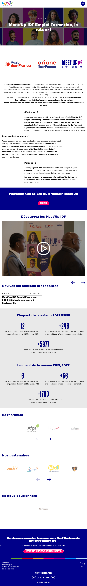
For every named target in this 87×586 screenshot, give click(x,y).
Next (83, 283)
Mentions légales (7, 565)
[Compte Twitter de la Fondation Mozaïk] (34, 577)
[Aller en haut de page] (82, 564)
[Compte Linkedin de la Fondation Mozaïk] (39, 577)
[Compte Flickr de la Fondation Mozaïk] (53, 577)
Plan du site (5, 563)
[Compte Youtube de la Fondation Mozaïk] (48, 577)
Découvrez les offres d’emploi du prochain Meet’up (44, 551)
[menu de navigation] (83, 3)
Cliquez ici (43, 203)
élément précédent (38, 439)
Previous (73, 283)
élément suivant (49, 439)
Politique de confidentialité (10, 567)
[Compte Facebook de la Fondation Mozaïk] (43, 577)
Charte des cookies (8, 569)
